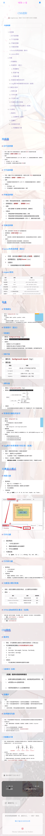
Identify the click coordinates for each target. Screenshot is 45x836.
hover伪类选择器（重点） (20, 50)
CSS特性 (12, 109)
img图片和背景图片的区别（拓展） (23, 83)
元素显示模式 (13, 87)
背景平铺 (16, 72)
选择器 (11, 32)
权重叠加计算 (17, 128)
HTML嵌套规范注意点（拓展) (21, 106)
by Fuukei (29, 832)
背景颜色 (14, 61)
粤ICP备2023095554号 (22, 821)
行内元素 (14, 95)
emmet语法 (15, 54)
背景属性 (16, 69)
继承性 (13, 113)
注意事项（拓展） (19, 117)
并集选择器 (15, 43)
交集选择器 (15, 47)
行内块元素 (15, 98)
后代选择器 (15, 36)
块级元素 (14, 91)
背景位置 (16, 76)
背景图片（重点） (17, 65)
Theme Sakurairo (18, 832)
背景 (10, 58)
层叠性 (13, 120)
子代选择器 (15, 39)
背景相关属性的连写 (17, 80)
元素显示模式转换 (17, 102)
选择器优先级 (15, 124)
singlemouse (14, 18)
